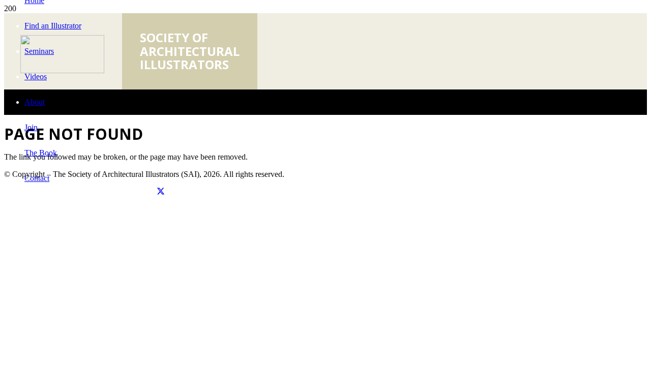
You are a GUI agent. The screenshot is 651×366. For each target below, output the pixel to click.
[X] (161, 192)
